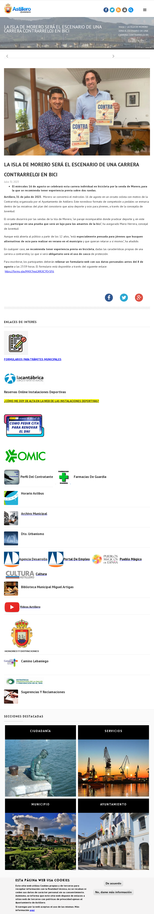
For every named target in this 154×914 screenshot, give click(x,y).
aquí (32, 910)
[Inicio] (17, 7)
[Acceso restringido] (124, 10)
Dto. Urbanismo (32, 534)
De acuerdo (113, 883)
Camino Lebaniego (35, 661)
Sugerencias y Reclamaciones (43, 692)
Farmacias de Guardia (90, 477)
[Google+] (142, 298)
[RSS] (118, 10)
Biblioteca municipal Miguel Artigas (47, 587)
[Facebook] (106, 10)
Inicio (122, 26)
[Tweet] (112, 10)
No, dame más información (113, 892)
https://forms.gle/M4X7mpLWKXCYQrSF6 (29, 271)
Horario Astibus (32, 493)
